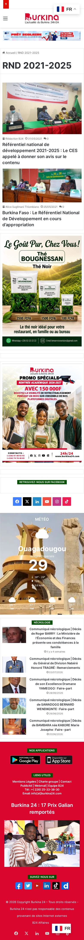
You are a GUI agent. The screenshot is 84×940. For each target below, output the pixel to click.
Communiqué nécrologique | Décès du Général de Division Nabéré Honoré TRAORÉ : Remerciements (55, 663)
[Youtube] (37, 888)
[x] (28, 888)
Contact (66, 781)
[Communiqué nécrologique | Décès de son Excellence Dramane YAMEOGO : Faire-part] (14, 685)
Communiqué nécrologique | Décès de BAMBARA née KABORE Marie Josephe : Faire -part (55, 725)
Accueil (10, 52)
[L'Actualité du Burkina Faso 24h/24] (42, 18)
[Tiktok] (56, 888)
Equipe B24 (56, 785)
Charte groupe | (50, 781)
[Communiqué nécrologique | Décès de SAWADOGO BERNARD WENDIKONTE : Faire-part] (14, 706)
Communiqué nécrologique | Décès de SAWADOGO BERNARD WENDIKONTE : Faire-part (55, 704)
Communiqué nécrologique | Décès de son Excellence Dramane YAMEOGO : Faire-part (55, 683)
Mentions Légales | (25, 781)
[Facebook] (19, 888)
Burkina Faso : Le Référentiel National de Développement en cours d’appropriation (40, 218)
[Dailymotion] (65, 888)
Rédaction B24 (14, 138)
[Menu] (5, 20)
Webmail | (41, 785)
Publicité (26, 785)
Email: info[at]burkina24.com (42, 793)
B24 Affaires (40, 922)
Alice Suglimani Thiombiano (22, 206)
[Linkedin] (46, 888)
